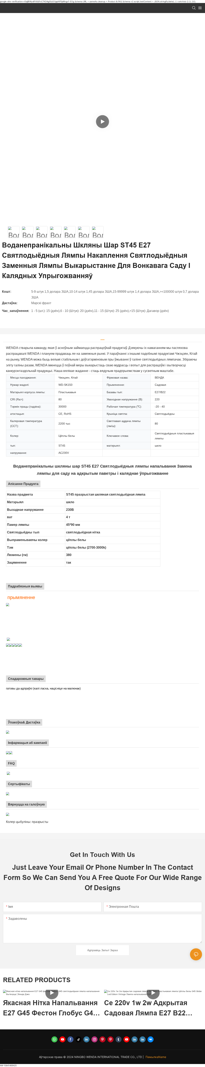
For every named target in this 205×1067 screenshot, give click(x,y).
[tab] (102, 338)
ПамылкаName (156, 1057)
